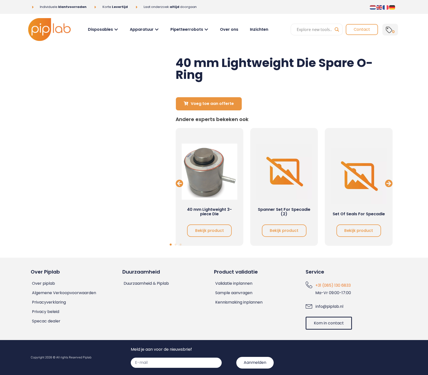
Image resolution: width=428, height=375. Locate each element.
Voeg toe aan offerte (212, 103)
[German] (392, 6)
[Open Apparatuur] (157, 29)
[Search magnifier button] (336, 29)
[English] (379, 6)
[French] (386, 6)
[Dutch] (373, 6)
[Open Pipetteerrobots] (206, 29)
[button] (179, 183)
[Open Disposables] (116, 29)
